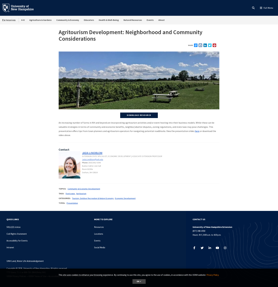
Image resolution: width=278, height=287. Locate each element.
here (197, 131)
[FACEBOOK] (200, 45)
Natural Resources (133, 20)
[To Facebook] (196, 248)
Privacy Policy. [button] (212, 275)
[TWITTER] (210, 45)
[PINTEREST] (214, 45)
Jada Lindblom (92, 153)
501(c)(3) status (14, 227)
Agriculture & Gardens (40, 20)
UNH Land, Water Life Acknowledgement (25, 261)
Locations (98, 233)
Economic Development (125, 198)
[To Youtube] (219, 248)
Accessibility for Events (17, 240)
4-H (23, 20)
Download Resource (139, 115)
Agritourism (81, 193)
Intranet (10, 247)
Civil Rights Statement (17, 233)
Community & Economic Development (84, 188)
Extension (9, 20)
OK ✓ (139, 281)
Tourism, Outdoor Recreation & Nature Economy (93, 198)
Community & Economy (67, 20)
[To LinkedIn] (211, 248)
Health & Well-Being (109, 20)
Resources (99, 227)
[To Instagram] (226, 248)
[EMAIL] (195, 45)
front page (70, 193)
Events (150, 20)
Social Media (99, 247)
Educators (89, 20)
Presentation (72, 203)
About (161, 20)
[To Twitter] (203, 248)
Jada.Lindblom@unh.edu (92, 159)
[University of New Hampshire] (20, 7)
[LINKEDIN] (205, 45)
